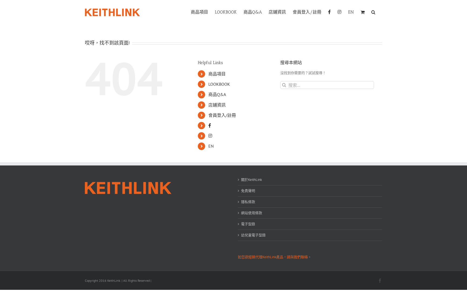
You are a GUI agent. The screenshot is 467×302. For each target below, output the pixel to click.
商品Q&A (217, 94)
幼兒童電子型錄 (253, 235)
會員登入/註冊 (222, 115)
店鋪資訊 (217, 105)
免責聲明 (248, 190)
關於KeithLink (251, 179)
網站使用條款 (251, 213)
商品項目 (217, 74)
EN (211, 146)
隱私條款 (248, 202)
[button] (373, 11)
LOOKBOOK (219, 84)
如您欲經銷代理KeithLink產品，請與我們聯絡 (273, 257)
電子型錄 (248, 224)
